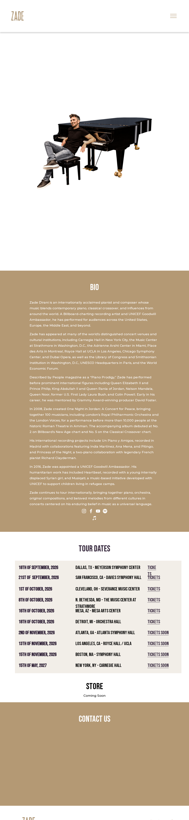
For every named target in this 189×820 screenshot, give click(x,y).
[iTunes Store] (94, 518)
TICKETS (153, 577)
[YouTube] (98, 511)
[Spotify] (105, 511)
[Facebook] (91, 511)
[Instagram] (84, 511)
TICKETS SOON (158, 633)
